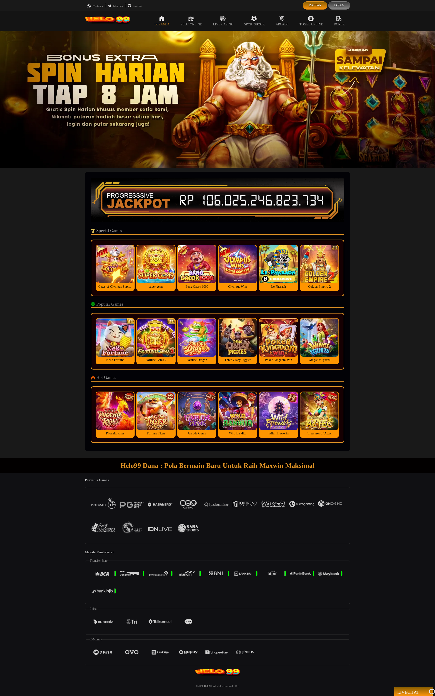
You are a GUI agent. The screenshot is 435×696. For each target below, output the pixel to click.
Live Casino (223, 24)
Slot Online (191, 24)
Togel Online (311, 24)
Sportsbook (254, 24)
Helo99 (208, 686)
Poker (339, 24)
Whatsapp (97, 6)
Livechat (137, 6)
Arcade (282, 24)
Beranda (162, 24)
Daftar (315, 5)
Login (339, 5)
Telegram (117, 6)
